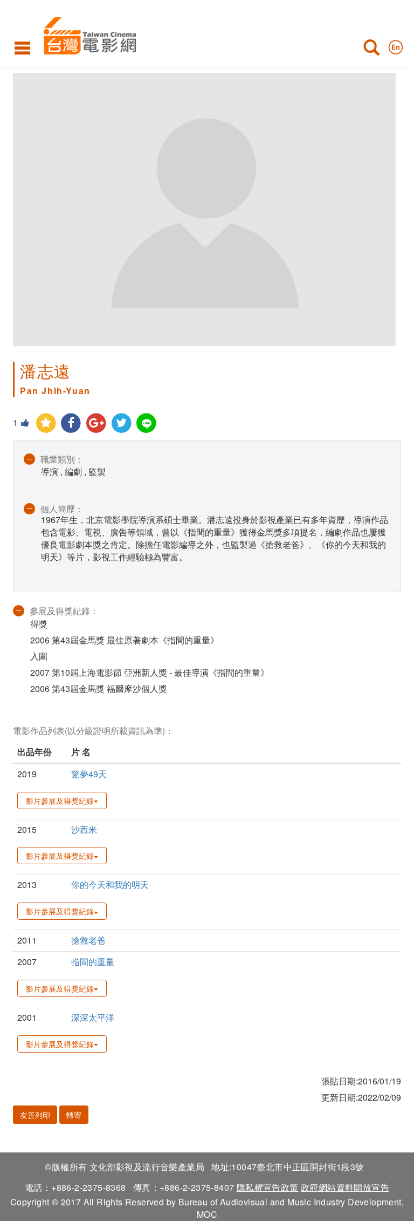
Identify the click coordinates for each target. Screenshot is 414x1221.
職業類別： (62, 459)
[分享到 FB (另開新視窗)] (71, 423)
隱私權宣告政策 (268, 1187)
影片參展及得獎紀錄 (60, 800)
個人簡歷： (62, 509)
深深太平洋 (92, 1017)
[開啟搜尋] (371, 50)
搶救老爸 (88, 940)
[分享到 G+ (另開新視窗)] (96, 423)
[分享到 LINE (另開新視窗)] (146, 423)
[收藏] (46, 423)
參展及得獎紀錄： (64, 611)
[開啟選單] (22, 47)
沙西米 (84, 829)
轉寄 (73, 1114)
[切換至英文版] (395, 45)
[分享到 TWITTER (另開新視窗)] (121, 423)
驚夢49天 (89, 774)
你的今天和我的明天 (110, 884)
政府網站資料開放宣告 (345, 1187)
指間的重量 (92, 961)
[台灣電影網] (87, 34)
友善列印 (35, 1114)
